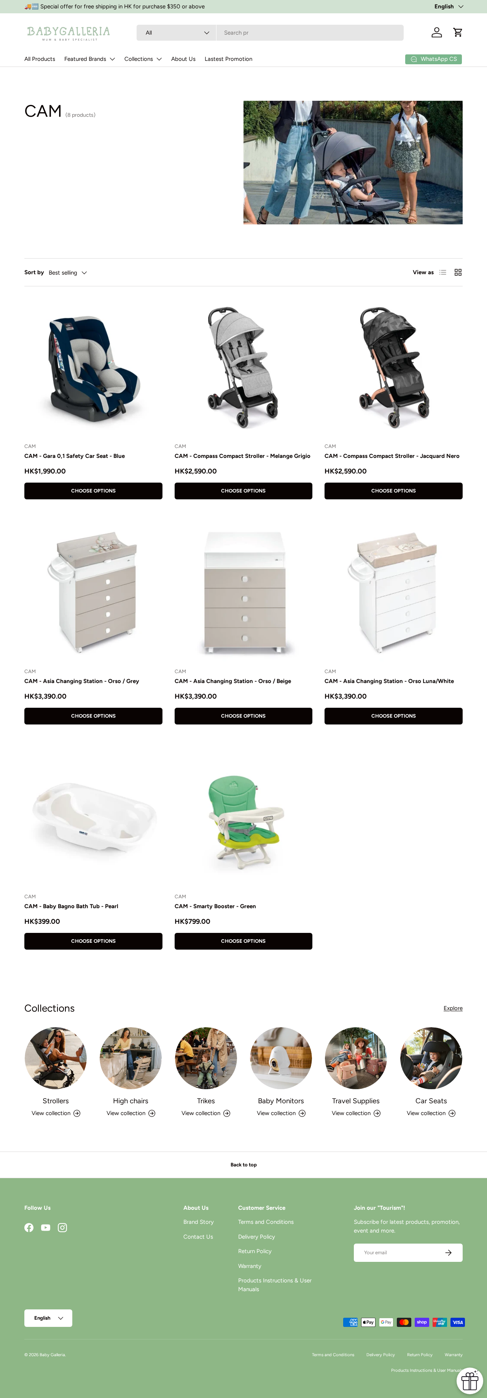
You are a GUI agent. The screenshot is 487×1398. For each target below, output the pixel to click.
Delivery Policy (256, 1236)
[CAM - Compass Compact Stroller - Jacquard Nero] (394, 368)
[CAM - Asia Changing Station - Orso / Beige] (244, 593)
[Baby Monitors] (281, 1058)
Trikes (206, 1100)
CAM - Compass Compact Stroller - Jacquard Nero (392, 456)
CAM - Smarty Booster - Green (215, 906)
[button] (458, 32)
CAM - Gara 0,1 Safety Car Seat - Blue (74, 456)
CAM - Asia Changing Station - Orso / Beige (233, 681)
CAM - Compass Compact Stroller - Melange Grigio (242, 456)
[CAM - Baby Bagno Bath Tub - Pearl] (93, 818)
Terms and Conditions (266, 1221)
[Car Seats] (431, 1058)
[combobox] (270, 33)
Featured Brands (85, 59)
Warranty (249, 1266)
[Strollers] (56, 1058)
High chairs (130, 1100)
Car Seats (431, 1100)
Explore (453, 1008)
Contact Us (198, 1236)
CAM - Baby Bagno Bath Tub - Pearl (71, 906)
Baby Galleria (52, 1354)
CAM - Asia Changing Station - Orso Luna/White (389, 681)
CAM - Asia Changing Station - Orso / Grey (81, 681)
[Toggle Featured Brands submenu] (112, 59)
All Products (39, 59)
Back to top (244, 1164)
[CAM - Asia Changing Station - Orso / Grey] (93, 593)
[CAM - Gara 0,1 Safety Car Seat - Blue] (93, 368)
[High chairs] (131, 1058)
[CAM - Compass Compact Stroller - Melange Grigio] (244, 368)
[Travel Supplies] (356, 1058)
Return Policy (255, 1251)
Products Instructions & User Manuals (427, 1370)
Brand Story (198, 1221)
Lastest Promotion (228, 59)
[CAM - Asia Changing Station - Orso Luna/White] (394, 593)
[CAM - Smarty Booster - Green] (244, 818)
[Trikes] (206, 1058)
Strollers (56, 1100)
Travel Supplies (356, 1100)
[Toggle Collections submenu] (159, 59)
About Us (183, 59)
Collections (138, 59)
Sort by (34, 272)
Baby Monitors (281, 1100)
